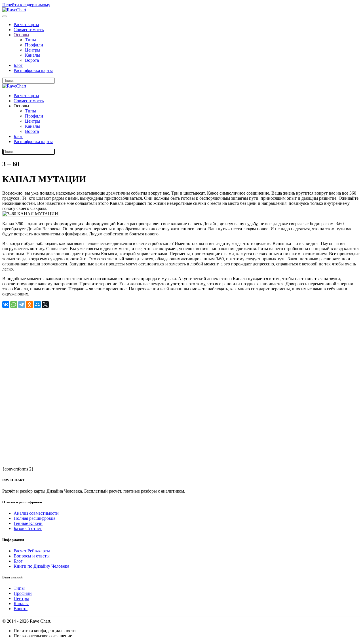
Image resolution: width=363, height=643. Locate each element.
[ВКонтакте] (5, 304)
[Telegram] (21, 304)
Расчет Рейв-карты (32, 550)
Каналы (32, 55)
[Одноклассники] (29, 304)
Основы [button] (21, 105)
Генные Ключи (28, 523)
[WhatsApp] (13, 304)
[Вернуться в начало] (14, 9)
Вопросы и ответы (32, 555)
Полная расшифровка (34, 518)
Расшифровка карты (33, 70)
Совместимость (29, 29)
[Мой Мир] (37, 304)
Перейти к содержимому (26, 4)
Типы (30, 39)
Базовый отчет (28, 528)
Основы (21, 34)
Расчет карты (26, 24)
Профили (34, 44)
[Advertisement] (172, 347)
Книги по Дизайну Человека (41, 566)
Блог (18, 65)
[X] (45, 304)
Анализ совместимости (36, 513)
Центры (32, 50)
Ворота (32, 60)
